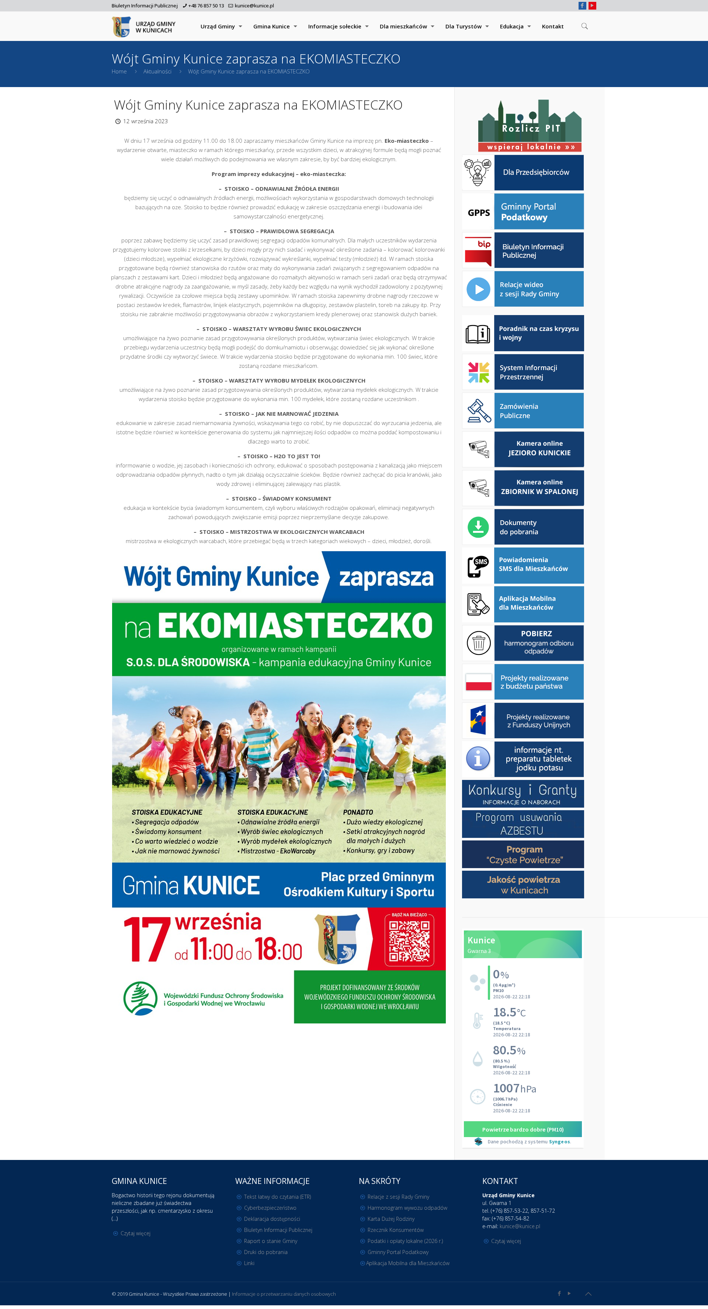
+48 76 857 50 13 (206, 5)
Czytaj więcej (135, 1233)
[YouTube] (592, 5)
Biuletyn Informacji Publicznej (145, 5)
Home (119, 71)
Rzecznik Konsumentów (396, 1229)
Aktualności (157, 71)
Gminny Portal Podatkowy (398, 1252)
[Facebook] (582, 5)
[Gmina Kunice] (145, 26)
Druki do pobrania (266, 1252)
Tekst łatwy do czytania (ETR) (277, 1196)
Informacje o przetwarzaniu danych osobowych (284, 1294)
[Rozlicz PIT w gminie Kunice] (530, 126)
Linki (249, 1263)
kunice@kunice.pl (254, 5)
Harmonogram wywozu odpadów (407, 1207)
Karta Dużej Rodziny (391, 1218)
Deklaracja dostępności (272, 1218)
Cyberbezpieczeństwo (270, 1207)
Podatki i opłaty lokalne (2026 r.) (405, 1240)
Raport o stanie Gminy (270, 1240)
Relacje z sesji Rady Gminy (398, 1196)
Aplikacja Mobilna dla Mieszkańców (408, 1263)
